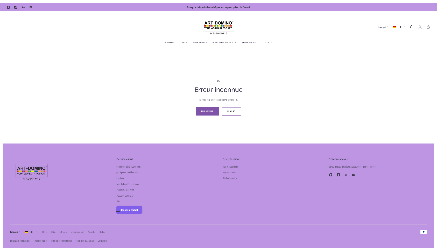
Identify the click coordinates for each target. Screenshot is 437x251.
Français (14, 232)
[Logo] (218, 27)
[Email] (31, 7)
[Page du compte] (420, 27)
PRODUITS (231, 111)
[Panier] (428, 27)
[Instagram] (8, 7)
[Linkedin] (23, 7)
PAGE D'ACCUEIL (207, 111)
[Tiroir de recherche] (412, 27)
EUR (31, 232)
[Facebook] (16, 7)
